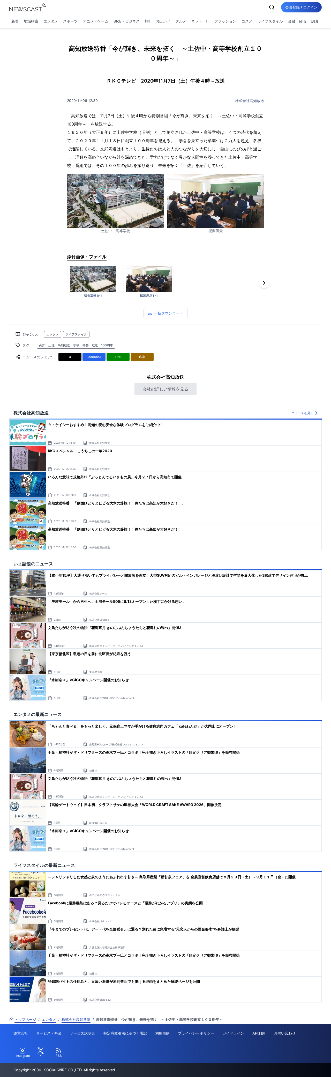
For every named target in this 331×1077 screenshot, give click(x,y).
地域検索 (31, 21)
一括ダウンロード (168, 313)
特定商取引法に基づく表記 (125, 1033)
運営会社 (20, 1033)
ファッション (225, 21)
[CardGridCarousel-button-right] (264, 283)
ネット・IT (200, 21)
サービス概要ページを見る (292, 1066)
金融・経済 (297, 21)
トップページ (25, 1019)
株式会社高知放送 (249, 100)
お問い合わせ (285, 1033)
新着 (15, 21)
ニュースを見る (302, 413)
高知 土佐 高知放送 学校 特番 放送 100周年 (76, 345)
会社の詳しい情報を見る (165, 389)
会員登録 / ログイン (301, 7)
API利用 (259, 1033)
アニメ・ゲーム (95, 21)
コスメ (247, 21)
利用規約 (162, 1033)
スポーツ (70, 21)
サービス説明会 (82, 1033)
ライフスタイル (270, 21)
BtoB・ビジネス (127, 21)
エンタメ (50, 21)
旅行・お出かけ (157, 21)
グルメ (180, 21)
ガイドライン (233, 1033)
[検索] (272, 7)
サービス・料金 (49, 1033)
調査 (315, 21)
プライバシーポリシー (196, 1033)
